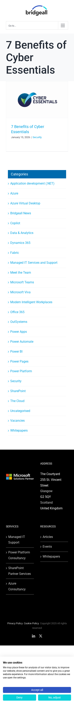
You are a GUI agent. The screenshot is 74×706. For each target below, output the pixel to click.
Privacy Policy (15, 623)
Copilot (15, 223)
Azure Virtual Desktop (25, 203)
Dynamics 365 (20, 243)
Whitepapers (19, 430)
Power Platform (21, 371)
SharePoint (18, 391)
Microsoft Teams (22, 282)
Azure (14, 193)
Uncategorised (20, 411)
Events (47, 546)
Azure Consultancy (17, 586)
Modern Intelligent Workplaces (31, 302)
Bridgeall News (20, 213)
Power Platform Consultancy (19, 555)
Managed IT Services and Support (33, 263)
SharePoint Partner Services (19, 571)
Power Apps (18, 332)
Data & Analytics (21, 233)
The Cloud (17, 401)
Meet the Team (20, 272)
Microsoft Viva (20, 292)
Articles (48, 537)
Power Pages (19, 361)
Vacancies (17, 420)
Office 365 (17, 312)
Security (37, 137)
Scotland (46, 502)
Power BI (16, 351)
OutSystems (18, 322)
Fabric (14, 253)
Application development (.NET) (32, 183)
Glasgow (46, 491)
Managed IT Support (16, 539)
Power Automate (21, 341)
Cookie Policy (31, 623)
